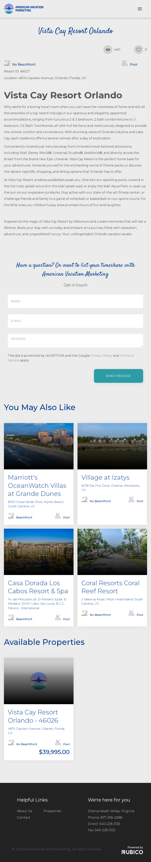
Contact (23, 817)
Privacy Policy (101, 355)
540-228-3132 (105, 830)
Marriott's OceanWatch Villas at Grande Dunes (37, 485)
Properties (52, 811)
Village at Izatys (105, 477)
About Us (24, 811)
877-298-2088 (111, 817)
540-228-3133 (109, 824)
